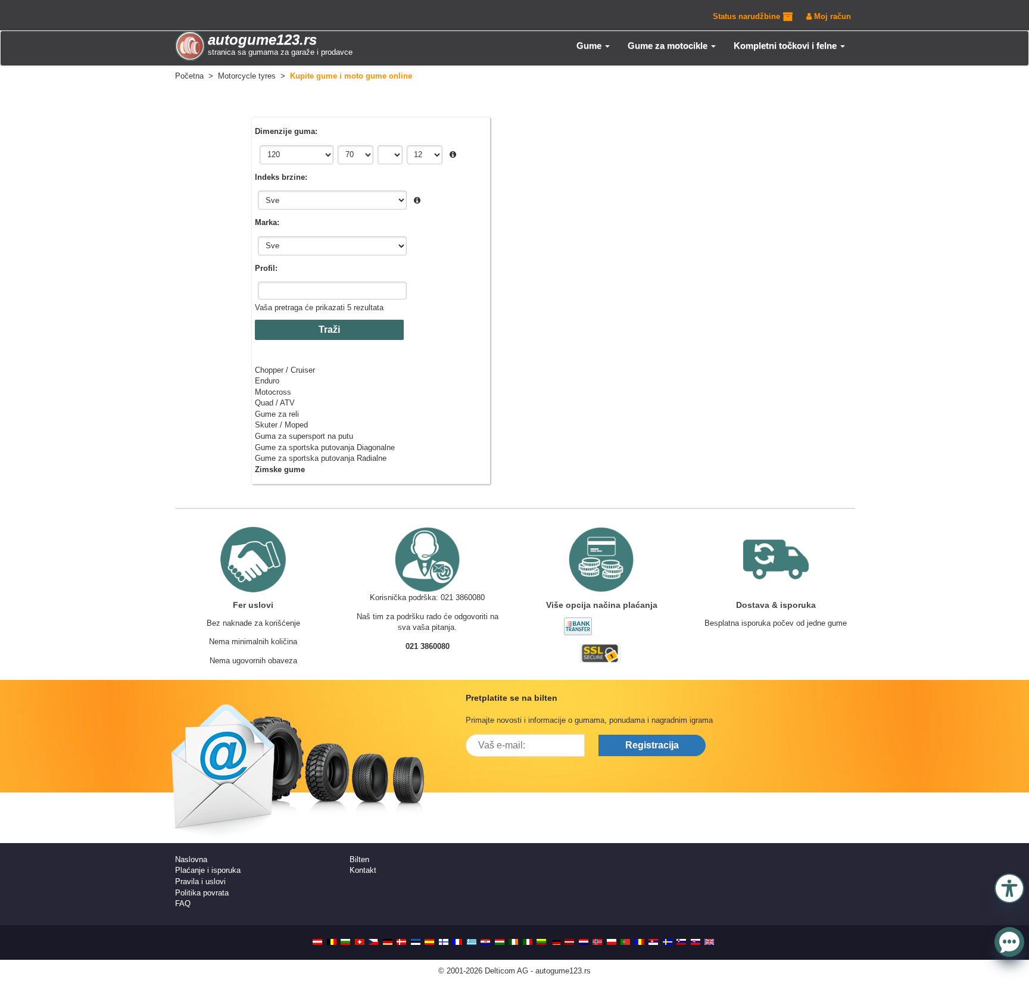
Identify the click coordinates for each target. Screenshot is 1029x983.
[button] (1009, 887)
